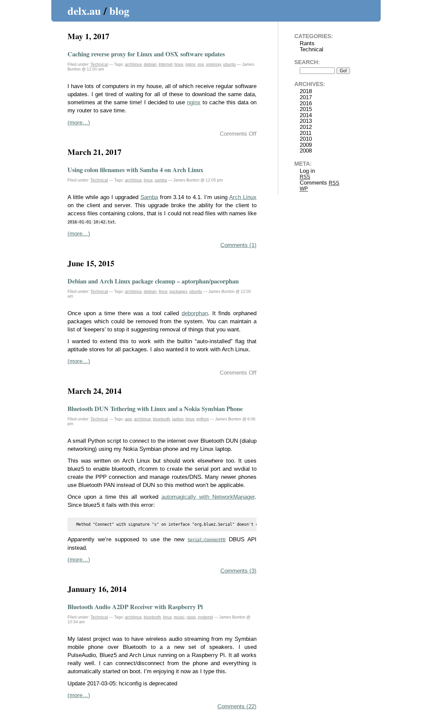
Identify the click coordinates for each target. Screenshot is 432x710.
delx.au (84, 11)
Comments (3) (238, 571)
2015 (306, 109)
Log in (307, 171)
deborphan (195, 313)
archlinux (133, 64)
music (179, 617)
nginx (190, 64)
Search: (307, 62)
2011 (306, 133)
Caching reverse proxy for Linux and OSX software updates (146, 53)
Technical (99, 64)
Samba (149, 197)
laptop (178, 419)
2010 (306, 139)
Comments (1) (238, 245)
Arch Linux (242, 197)
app (128, 419)
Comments (319, 183)
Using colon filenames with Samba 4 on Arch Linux (135, 169)
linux (178, 64)
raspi (191, 617)
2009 (306, 145)
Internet (165, 64)
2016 (306, 103)
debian (150, 64)
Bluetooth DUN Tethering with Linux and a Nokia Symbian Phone (155, 408)
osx (200, 64)
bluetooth (161, 419)
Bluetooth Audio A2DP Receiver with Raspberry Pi (135, 606)
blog (119, 11)
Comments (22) (236, 706)
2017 (306, 97)
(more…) (79, 122)
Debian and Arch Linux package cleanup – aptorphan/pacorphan (153, 280)
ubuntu (229, 64)
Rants (307, 43)
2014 (306, 115)
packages (178, 291)
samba (161, 180)
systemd (205, 617)
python (202, 419)
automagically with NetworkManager (208, 497)
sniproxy (213, 64)
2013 (306, 121)
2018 (306, 91)
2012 (306, 127)
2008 (306, 150)
